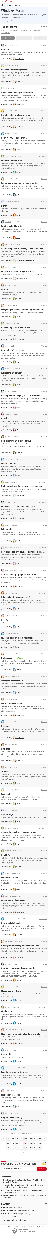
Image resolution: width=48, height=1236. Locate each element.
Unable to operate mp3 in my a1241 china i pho (22, 249)
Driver (4, 206)
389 (8, 1147)
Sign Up (4, 1226)
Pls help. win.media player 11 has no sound (20, 395)
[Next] (44, 1138)
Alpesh (4, 418)
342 (35, 1138)
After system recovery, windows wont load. (20, 945)
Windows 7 (15, 30)
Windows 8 (24, 30)
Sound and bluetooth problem (14, 70)
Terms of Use (16, 1226)
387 (35, 1143)
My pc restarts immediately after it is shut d (20, 1034)
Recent (9, 38)
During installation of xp (12, 923)
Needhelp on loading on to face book (17, 92)
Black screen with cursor (12, 703)
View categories (6, 21)
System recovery (8, 658)
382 (13, 1143)
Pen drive (5, 855)
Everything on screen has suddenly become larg (22, 309)
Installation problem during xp (14, 1072)
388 (40, 1143)
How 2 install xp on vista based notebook (19, 552)
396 (17, 1147)
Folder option (7, 529)
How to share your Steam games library (16, 1214)
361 (40, 1138)
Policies (44, 1226)
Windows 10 (5, 30)
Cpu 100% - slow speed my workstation (18, 968)
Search (42, 27)
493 (24, 1152)
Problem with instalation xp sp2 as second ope (22, 486)
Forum (8, 5)
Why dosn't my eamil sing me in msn (17, 271)
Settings (5, 771)
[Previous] (3, 1138)
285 (31, 1138)
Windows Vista (34, 30)
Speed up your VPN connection (13, 1217)
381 (8, 1143)
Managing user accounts (12, 681)
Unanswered (25, 38)
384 (22, 1143)
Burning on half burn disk (12, 226)
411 (22, 1147)
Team (9, 1226)
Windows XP (5, 33)
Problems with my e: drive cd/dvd (16, 441)
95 (22, 1138)
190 (26, 1138)
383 (17, 1143)
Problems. (5, 749)
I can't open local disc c (11, 1095)
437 (26, 1147)
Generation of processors (12, 350)
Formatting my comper (11, 373)
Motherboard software (11, 991)
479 (35, 1147)
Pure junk (5, 49)
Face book (5, 794)
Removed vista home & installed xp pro (18, 506)
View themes (15, 21)
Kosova (4, 620)
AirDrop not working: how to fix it (14, 1207)
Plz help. (5, 726)
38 (17, 1138)
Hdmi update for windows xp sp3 (15, 597)
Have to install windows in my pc (15, 115)
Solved (41, 38)
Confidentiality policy (28, 1226)
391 (13, 1147)
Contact (38, 1226)
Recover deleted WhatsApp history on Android (19, 1210)
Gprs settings (7, 814)
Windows (17, 5)
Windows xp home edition (12, 160)
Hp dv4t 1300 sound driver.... (14, 138)
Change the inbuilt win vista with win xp (18, 832)
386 (31, 1143)
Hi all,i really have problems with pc (17, 327)
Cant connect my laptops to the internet (19, 574)
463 (31, 1147)
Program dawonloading (11, 1117)
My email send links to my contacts (17, 638)
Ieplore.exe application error (14, 900)
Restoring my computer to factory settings (20, 183)
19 (13, 1138)
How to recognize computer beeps (15, 1220)
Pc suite (4, 289)
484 (40, 1147)
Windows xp (6, 1011)
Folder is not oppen (9, 877)
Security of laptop (9, 463)
